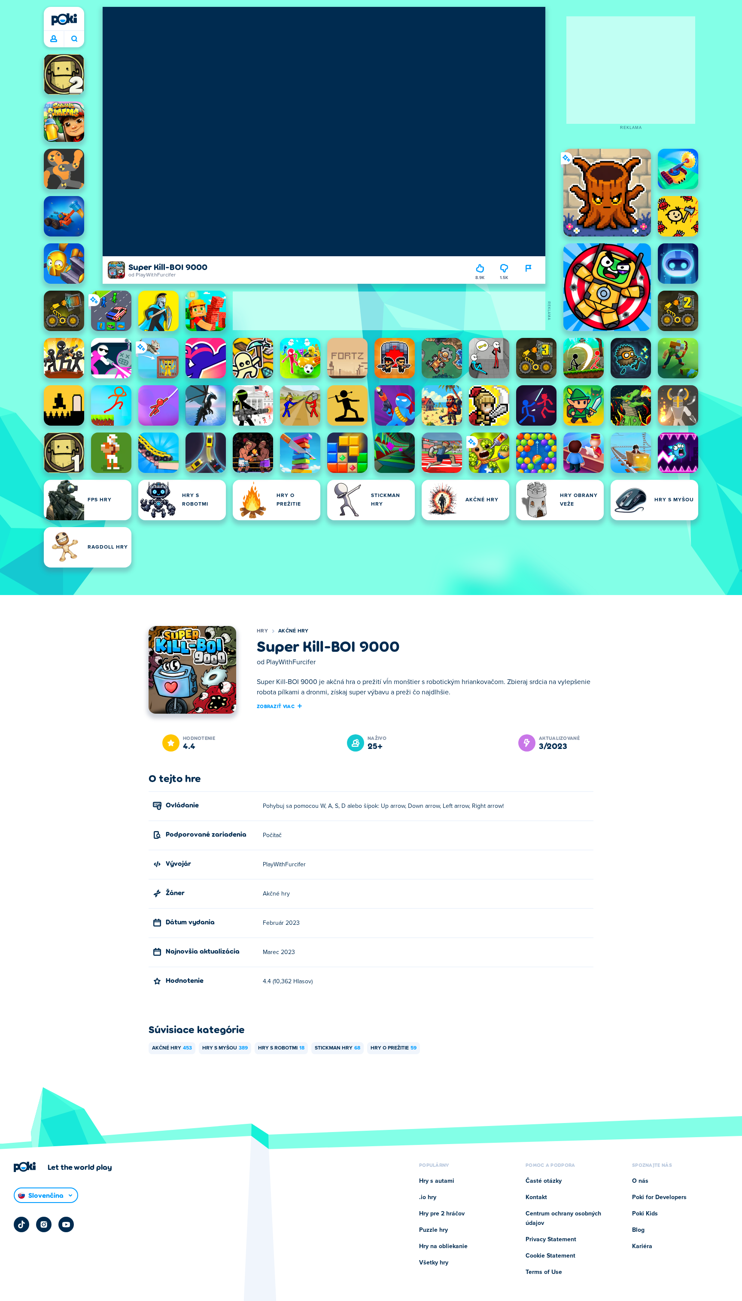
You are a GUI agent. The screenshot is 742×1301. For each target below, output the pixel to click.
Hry (262, 631)
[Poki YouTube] (66, 1224)
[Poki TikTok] (21, 1224)
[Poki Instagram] (44, 1224)
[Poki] (64, 19)
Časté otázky (544, 1181)
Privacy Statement (551, 1240)
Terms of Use (544, 1272)
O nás (640, 1181)
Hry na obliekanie (443, 1246)
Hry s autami (436, 1181)
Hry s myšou (225, 1048)
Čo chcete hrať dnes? (74, 39)
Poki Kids (645, 1214)
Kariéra (642, 1246)
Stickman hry (337, 1048)
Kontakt (536, 1197)
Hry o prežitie (394, 1048)
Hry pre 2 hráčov (442, 1214)
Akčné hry (293, 631)
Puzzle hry (433, 1230)
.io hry (427, 1197)
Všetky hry (433, 1263)
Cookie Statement (550, 1256)
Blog (638, 1230)
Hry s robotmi (281, 1048)
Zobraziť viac (276, 706)
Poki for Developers (659, 1197)
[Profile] (54, 39)
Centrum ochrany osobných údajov (563, 1218)
